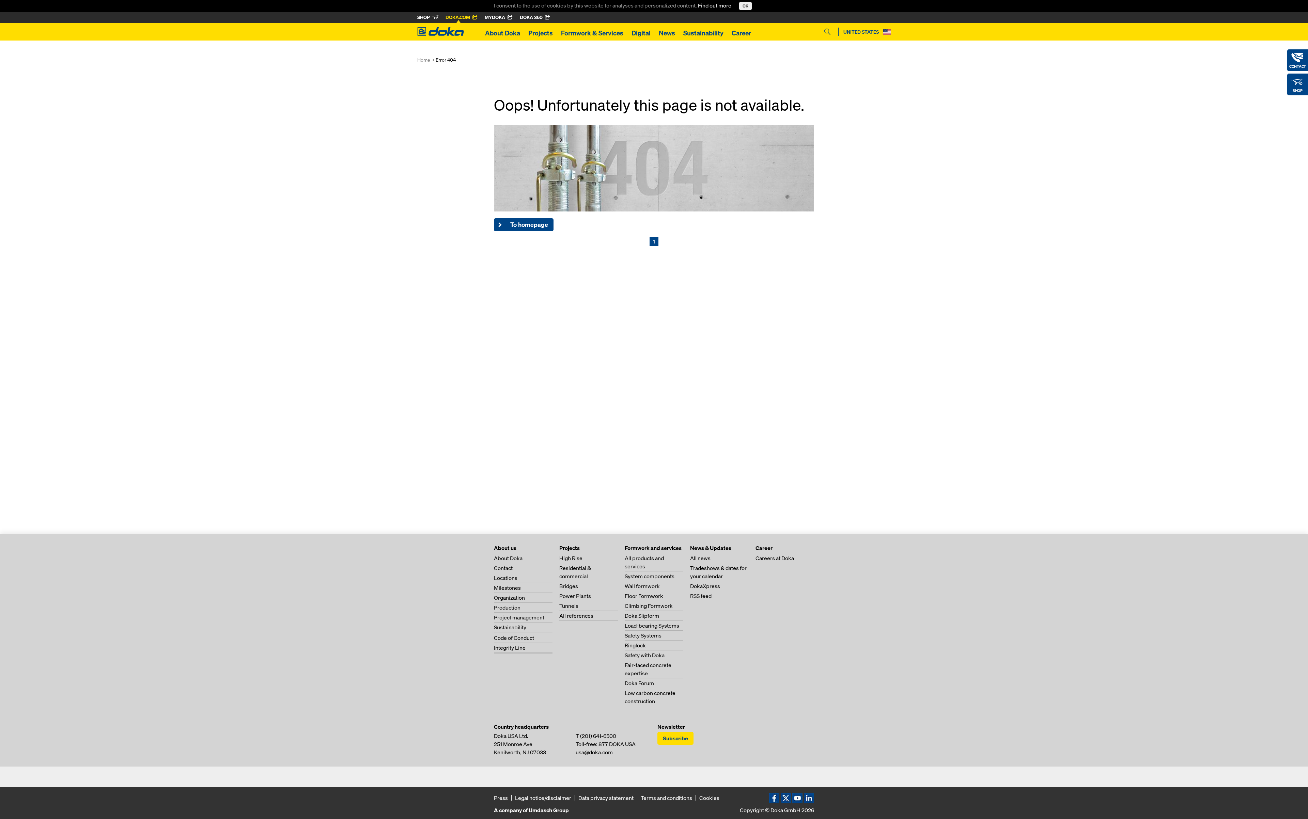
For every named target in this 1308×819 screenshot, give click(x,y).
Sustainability (703, 33)
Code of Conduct (514, 638)
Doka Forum (639, 683)
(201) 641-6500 (598, 736)
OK (745, 6)
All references (576, 615)
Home (423, 60)
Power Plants (575, 596)
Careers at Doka (775, 558)
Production (507, 607)
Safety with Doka (645, 655)
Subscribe (675, 738)
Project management (519, 617)
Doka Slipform (642, 615)
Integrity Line (510, 647)
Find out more (715, 5)
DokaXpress (705, 586)
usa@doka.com (594, 752)
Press (501, 798)
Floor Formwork (644, 596)
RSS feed (701, 596)
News (667, 33)
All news (700, 558)
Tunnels (568, 606)
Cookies (709, 798)
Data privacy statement (606, 798)
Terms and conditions (666, 798)
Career (741, 33)
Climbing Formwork (649, 606)
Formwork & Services (592, 33)
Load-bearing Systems (652, 625)
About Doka (502, 33)
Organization (509, 597)
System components (649, 576)
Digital (641, 33)
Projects (540, 33)
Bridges (568, 586)
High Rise (570, 558)
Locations (505, 578)
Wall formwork (642, 586)
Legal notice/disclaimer (543, 798)
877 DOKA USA (617, 744)
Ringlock (635, 645)
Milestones (507, 588)
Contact (503, 568)
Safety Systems (643, 635)
